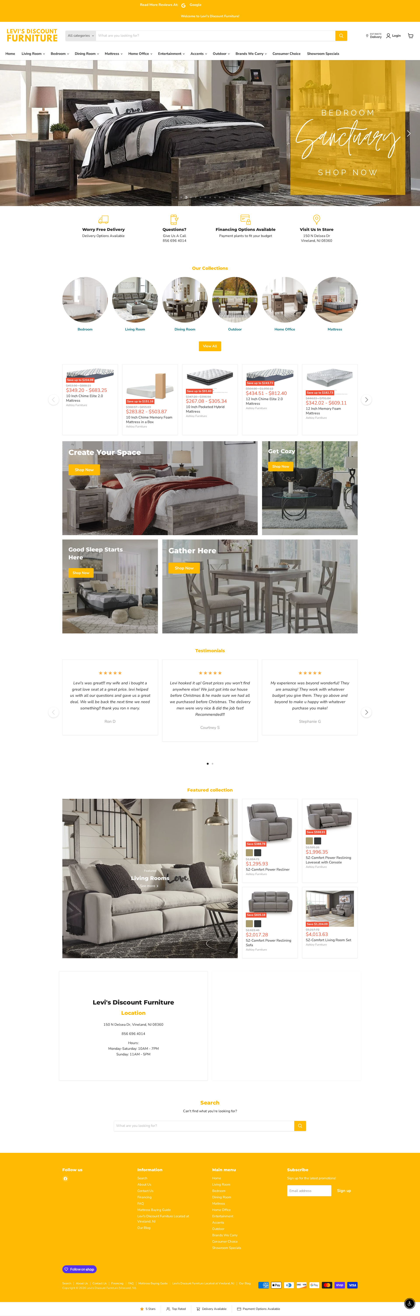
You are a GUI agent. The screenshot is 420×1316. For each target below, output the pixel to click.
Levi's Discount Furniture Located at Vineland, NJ (203, 1283)
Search (142, 1178)
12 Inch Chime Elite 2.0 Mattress (264, 401)
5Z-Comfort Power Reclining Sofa (268, 943)
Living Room (32, 53)
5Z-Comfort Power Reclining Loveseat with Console (328, 860)
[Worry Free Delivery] (103, 229)
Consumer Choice (287, 53)
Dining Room (85, 53)
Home (10, 53)
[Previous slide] (12, 133)
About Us (144, 1184)
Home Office (139, 53)
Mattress (112, 53)
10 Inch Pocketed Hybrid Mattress (205, 409)
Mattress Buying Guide (154, 1210)
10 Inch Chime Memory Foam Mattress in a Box (149, 419)
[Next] (366, 399)
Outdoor (220, 53)
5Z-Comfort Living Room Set (328, 940)
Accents (198, 53)
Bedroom (58, 53)
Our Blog (143, 1228)
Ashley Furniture (76, 405)
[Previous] (53, 399)
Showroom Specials (323, 53)
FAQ (140, 1203)
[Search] (341, 36)
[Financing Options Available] (245, 229)
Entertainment (170, 53)
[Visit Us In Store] (316, 229)
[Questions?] (174, 229)
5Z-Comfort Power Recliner (268, 869)
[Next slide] (408, 133)
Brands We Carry (250, 53)
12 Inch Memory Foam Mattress (323, 411)
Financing (144, 1197)
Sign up (344, 1190)
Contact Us (145, 1191)
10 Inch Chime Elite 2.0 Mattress (84, 398)
